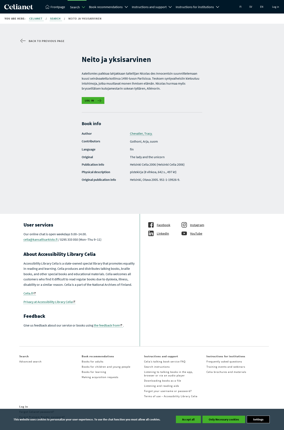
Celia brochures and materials (226, 372)
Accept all (188, 419)
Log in (275, 7)
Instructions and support (149, 7)
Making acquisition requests (100, 377)
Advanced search (30, 361)
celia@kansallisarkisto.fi (40, 239)
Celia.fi (28, 293)
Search (75, 7)
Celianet (36, 18)
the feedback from (107, 325)
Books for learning (94, 372)
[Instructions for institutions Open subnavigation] (218, 6)
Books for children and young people (106, 366)
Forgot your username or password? (168, 391)
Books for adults (92, 361)
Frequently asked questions (224, 361)
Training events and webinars (225, 366)
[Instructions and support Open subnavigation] (170, 6)
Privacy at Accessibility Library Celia (48, 302)
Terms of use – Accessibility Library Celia (171, 396)
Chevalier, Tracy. (141, 133)
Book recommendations (106, 7)
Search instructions (157, 366)
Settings (258, 419)
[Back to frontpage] (18, 8)
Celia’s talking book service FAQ (165, 361)
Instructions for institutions (195, 7)
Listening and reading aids (161, 386)
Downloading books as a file (162, 380)
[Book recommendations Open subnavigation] (126, 6)
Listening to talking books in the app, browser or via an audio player (168, 373)
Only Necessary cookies (224, 419)
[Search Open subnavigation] (83, 7)
